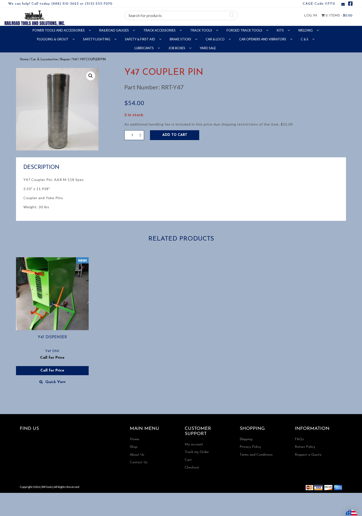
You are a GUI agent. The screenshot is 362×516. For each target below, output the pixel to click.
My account (194, 444)
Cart (188, 460)
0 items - (338, 15)
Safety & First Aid (140, 39)
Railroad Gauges (114, 30)
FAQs (299, 439)
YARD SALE (208, 48)
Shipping (246, 439)
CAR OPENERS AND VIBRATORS (263, 39)
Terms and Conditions (256, 455)
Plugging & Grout (53, 39)
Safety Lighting (97, 39)
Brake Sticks (181, 39)
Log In (310, 15)
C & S (305, 39)
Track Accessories (159, 30)
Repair (65, 59)
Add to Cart (174, 135)
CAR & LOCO (215, 39)
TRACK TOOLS (201, 30)
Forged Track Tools (245, 30)
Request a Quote (308, 455)
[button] (90, 75)
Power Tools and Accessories (59, 30)
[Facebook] (350, 4)
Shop (133, 447)
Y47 (75, 59)
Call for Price (52, 370)
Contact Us (139, 462)
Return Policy (305, 447)
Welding (305, 30)
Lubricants (144, 48)
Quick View (55, 382)
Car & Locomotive (44, 59)
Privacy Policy (250, 447)
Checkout (192, 467)
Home (24, 59)
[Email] (343, 4)
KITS (280, 30)
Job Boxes (177, 48)
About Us (137, 455)
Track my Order (197, 452)
